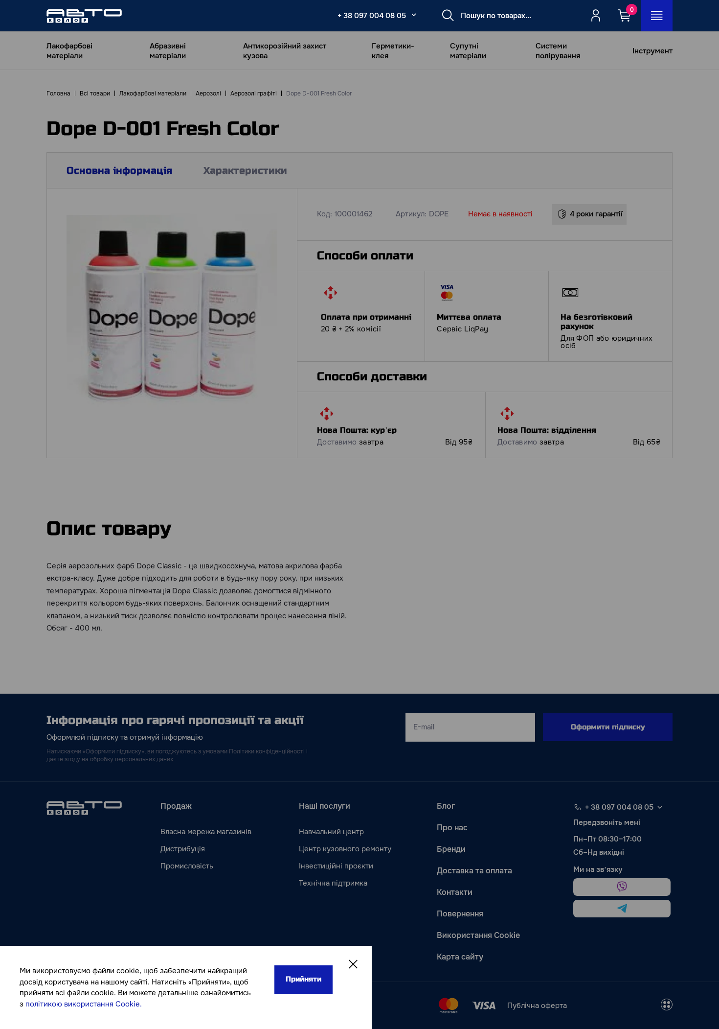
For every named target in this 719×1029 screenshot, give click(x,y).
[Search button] (448, 16)
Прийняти (303, 979)
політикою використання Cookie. (83, 1004)
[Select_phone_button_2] (413, 14)
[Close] (353, 964)
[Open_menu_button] (657, 15)
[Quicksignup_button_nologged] (596, 16)
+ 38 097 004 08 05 (371, 16)
